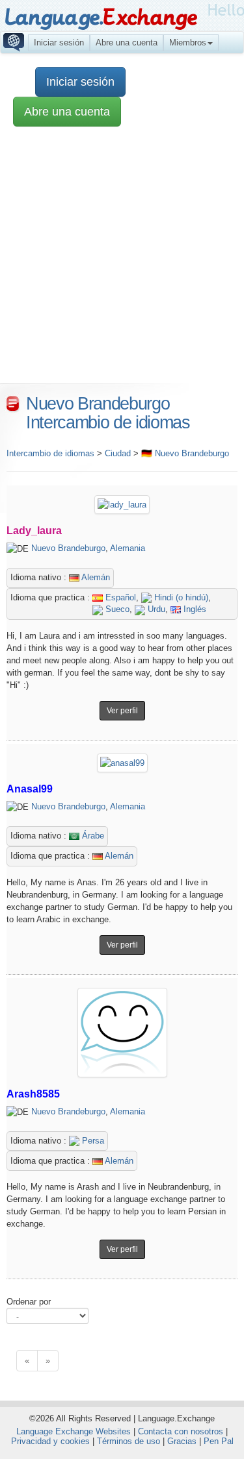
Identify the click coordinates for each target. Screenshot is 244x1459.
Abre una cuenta (126, 42)
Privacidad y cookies (50, 1441)
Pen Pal (219, 1441)
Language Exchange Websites (73, 1431)
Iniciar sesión (59, 42)
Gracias (182, 1441)
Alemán (94, 577)
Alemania (127, 548)
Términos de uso (128, 1441)
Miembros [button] (187, 42)
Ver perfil (122, 710)
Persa (91, 1141)
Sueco (116, 609)
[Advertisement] (122, 261)
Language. (101, 18)
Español (119, 597)
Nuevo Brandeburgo (68, 548)
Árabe (91, 835)
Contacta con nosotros (180, 1431)
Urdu (155, 609)
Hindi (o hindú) (180, 597)
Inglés (193, 609)
